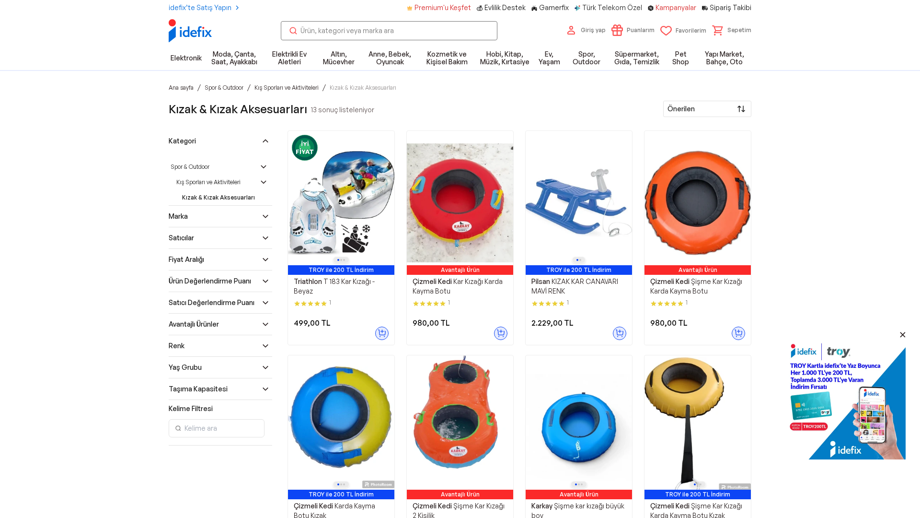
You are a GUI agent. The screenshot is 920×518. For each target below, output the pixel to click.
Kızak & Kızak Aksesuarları (218, 197)
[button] (731, 30)
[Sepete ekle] (382, 333)
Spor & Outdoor (190, 166)
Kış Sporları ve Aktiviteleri (208, 182)
